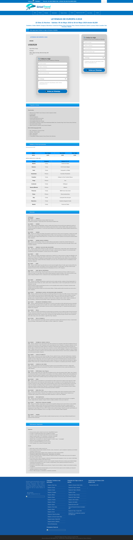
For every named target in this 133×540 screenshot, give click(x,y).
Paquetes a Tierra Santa (52, 506)
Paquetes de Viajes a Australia (74, 487)
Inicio (35, 12)
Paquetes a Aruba (72, 492)
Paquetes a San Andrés (73, 502)
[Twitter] (105, 1)
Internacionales (54, 12)
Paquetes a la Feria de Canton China (55, 516)
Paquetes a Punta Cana (52, 485)
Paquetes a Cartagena (52, 492)
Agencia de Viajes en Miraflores (85, 538)
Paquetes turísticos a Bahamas (53, 521)
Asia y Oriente (89, 12)
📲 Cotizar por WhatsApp (52, 91)
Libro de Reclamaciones (52, 524)
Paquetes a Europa (64, 12)
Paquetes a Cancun (51, 489)
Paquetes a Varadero (52, 499)
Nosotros (40, 12)
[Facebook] (102, 1)
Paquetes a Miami (51, 509)
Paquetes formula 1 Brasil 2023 (54, 519)
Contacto (97, 12)
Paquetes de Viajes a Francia (74, 494)
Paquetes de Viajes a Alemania (74, 489)
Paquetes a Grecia (51, 511)
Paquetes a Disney (51, 497)
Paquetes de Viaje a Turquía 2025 (75, 510)
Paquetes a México (51, 494)
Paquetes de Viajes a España (74, 497)
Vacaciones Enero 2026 (93, 485)
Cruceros (72, 12)
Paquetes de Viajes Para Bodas (54, 514)
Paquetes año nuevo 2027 (80, 12)
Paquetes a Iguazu (51, 504)
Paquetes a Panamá (51, 502)
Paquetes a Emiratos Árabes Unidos (75, 485)
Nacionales (46, 12)
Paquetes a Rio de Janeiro (73, 499)
